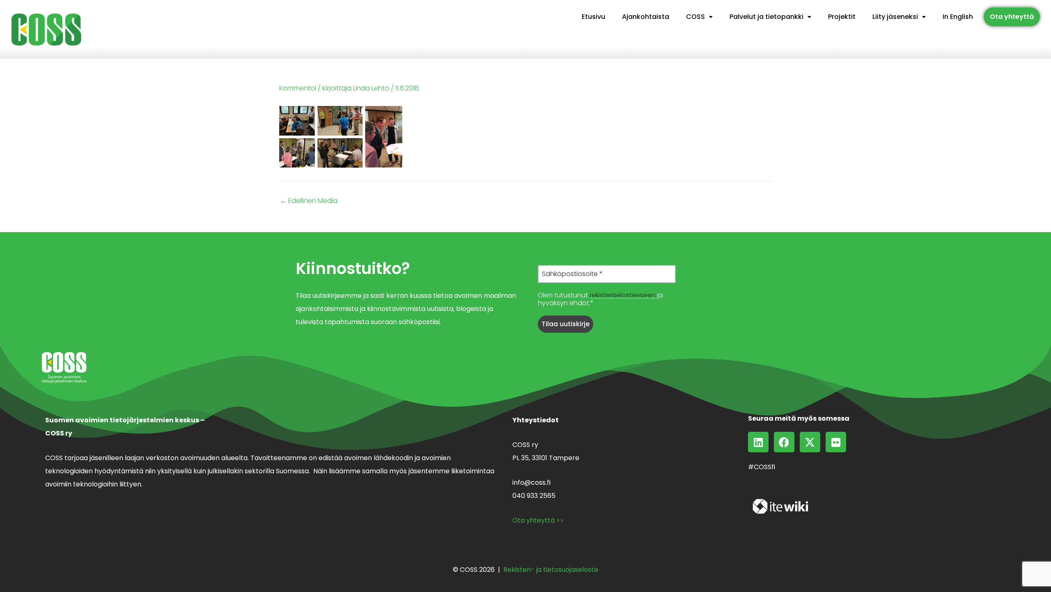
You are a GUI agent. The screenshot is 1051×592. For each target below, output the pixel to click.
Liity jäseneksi (895, 16)
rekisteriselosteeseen (623, 295)
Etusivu (593, 16)
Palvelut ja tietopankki (766, 16)
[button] (699, 16)
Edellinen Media (308, 201)
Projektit (842, 16)
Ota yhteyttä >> (538, 520)
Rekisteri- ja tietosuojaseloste (550, 569)
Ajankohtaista (645, 16)
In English (958, 16)
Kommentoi (297, 88)
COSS (695, 16)
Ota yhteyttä (1012, 16)
